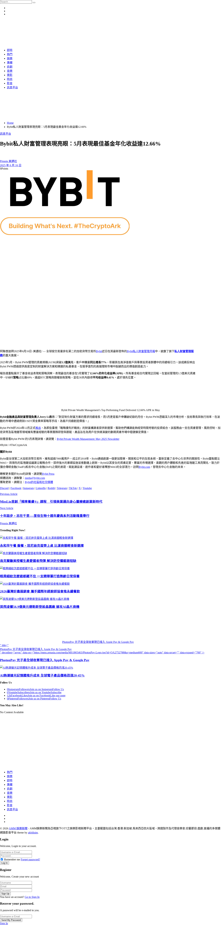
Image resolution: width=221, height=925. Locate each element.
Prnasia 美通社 (8, 161)
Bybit (99, 351)
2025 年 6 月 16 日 (10, 165)
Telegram (62, 488)
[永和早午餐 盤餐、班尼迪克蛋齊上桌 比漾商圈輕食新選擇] (110, 538)
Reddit (51, 488)
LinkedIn (41, 488)
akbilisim (33, 832)
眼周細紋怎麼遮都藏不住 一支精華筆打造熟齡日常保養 (40, 576)
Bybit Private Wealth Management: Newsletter (88, 438)
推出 (38, 427)
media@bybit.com (35, 477)
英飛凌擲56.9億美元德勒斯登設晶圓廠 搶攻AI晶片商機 (39, 607)
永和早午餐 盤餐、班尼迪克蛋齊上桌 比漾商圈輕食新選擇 (42, 545)
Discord (4, 488)
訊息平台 (5, 133)
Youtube (87, 488)
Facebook (16, 488)
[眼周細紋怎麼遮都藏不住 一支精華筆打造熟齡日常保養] (110, 568)
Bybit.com (144, 466)
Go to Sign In (32, 896)
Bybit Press (48, 473)
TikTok (73, 488)
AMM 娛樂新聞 (18, 828)
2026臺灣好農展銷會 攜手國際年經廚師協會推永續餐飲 (40, 591)
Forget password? (30, 859)
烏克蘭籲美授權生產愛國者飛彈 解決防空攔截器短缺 (38, 561)
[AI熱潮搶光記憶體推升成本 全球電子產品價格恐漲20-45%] (110, 667)
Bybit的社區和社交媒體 (39, 482)
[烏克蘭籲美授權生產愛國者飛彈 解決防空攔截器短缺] (110, 553)
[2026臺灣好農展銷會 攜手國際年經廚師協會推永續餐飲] (110, 583)
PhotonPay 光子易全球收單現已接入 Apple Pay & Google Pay (44, 660)
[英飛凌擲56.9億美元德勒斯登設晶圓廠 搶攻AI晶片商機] (110, 599)
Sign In (4, 923)
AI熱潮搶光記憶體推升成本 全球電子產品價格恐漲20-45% (42, 675)
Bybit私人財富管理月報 (141, 351)
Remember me (12, 859)
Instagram (28, 488)
